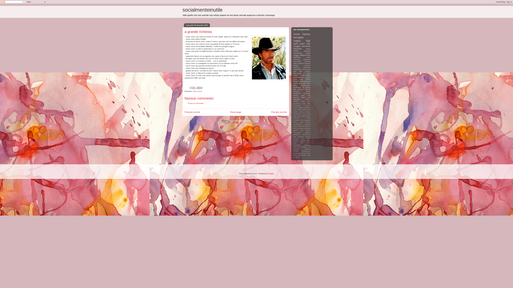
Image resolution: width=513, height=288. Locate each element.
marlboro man (299, 138)
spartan (296, 153)
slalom (303, 97)
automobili (297, 69)
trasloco (296, 67)
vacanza (307, 51)
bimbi (305, 107)
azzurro (296, 107)
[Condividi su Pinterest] (201, 87)
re (309, 147)
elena (308, 49)
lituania (308, 136)
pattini (308, 75)
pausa (308, 91)
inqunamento (306, 134)
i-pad (301, 130)
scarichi (296, 97)
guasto (296, 130)
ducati (308, 118)
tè (294, 157)
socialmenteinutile (202, 10)
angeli (308, 77)
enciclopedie (297, 124)
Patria (303, 101)
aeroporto (306, 67)
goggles (307, 128)
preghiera (307, 145)
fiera (303, 126)
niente (308, 141)
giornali (302, 128)
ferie (308, 83)
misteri (308, 138)
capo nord (298, 79)
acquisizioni (297, 103)
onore (308, 143)
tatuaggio (297, 99)
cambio (296, 112)
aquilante (297, 57)
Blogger (271, 174)
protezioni (297, 93)
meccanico (297, 61)
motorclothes (305, 85)
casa (304, 69)
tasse (308, 155)
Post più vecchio (279, 112)
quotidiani (301, 77)
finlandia (298, 49)
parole (308, 89)
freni (295, 128)
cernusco (297, 59)
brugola (299, 109)
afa (304, 103)
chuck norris (197, 91)
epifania (307, 63)
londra (308, 53)
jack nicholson (299, 136)
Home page (235, 112)
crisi (295, 71)
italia (295, 85)
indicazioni (297, 134)
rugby (297, 40)
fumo (298, 128)
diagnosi (301, 63)
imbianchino (297, 132)
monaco (296, 141)
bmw (295, 109)
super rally (305, 44)
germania (306, 59)
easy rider (302, 83)
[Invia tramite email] (191, 87)
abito (308, 101)
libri (309, 73)
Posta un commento (196, 103)
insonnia (307, 65)
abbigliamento (305, 55)
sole (308, 97)
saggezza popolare (302, 149)
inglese (307, 71)
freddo (296, 65)
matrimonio (298, 53)
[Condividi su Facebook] (198, 87)
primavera (297, 147)
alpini (308, 103)
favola (300, 126)
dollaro (304, 116)
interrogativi (298, 73)
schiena (296, 151)
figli (308, 40)
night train (298, 143)
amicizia (307, 61)
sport (296, 44)
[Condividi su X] (196, 87)
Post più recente (192, 112)
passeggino (297, 145)
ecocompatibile (305, 120)
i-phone (308, 130)
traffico (296, 51)
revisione (307, 93)
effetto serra (298, 122)
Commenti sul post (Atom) (240, 121)
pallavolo (301, 89)
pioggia (296, 55)
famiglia (299, 37)
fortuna (308, 126)
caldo (308, 109)
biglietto (301, 107)
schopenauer (306, 151)
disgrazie (307, 81)
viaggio (297, 46)
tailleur (296, 155)
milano (296, 75)
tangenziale (302, 155)
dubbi (296, 83)
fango (295, 126)
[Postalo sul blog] (193, 87)
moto (297, 34)
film (301, 71)
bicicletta (306, 46)
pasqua (296, 91)
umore (308, 99)
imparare (307, 132)
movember (297, 87)
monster (302, 141)
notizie (302, 75)
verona (296, 101)
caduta (304, 109)
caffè (295, 63)
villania (297, 157)
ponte (296, 77)
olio (295, 89)
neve (308, 57)
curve (301, 81)
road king (305, 95)
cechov (301, 112)
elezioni (308, 122)
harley (306, 34)
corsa (308, 69)
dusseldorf (297, 120)
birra (309, 107)
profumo (304, 147)
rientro (296, 95)
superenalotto (306, 153)
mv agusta (306, 87)
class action (297, 116)
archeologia (297, 105)
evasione (307, 124)
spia (300, 153)
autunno (307, 105)
